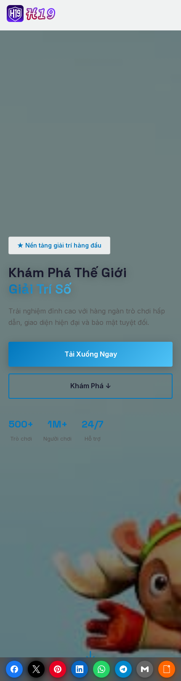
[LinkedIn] (79, 669)
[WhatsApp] (101, 669)
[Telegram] (123, 669)
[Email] (144, 669)
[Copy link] (166, 669)
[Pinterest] (57, 669)
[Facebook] (14, 669)
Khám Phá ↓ (90, 385)
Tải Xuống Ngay (90, 354)
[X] (36, 669)
